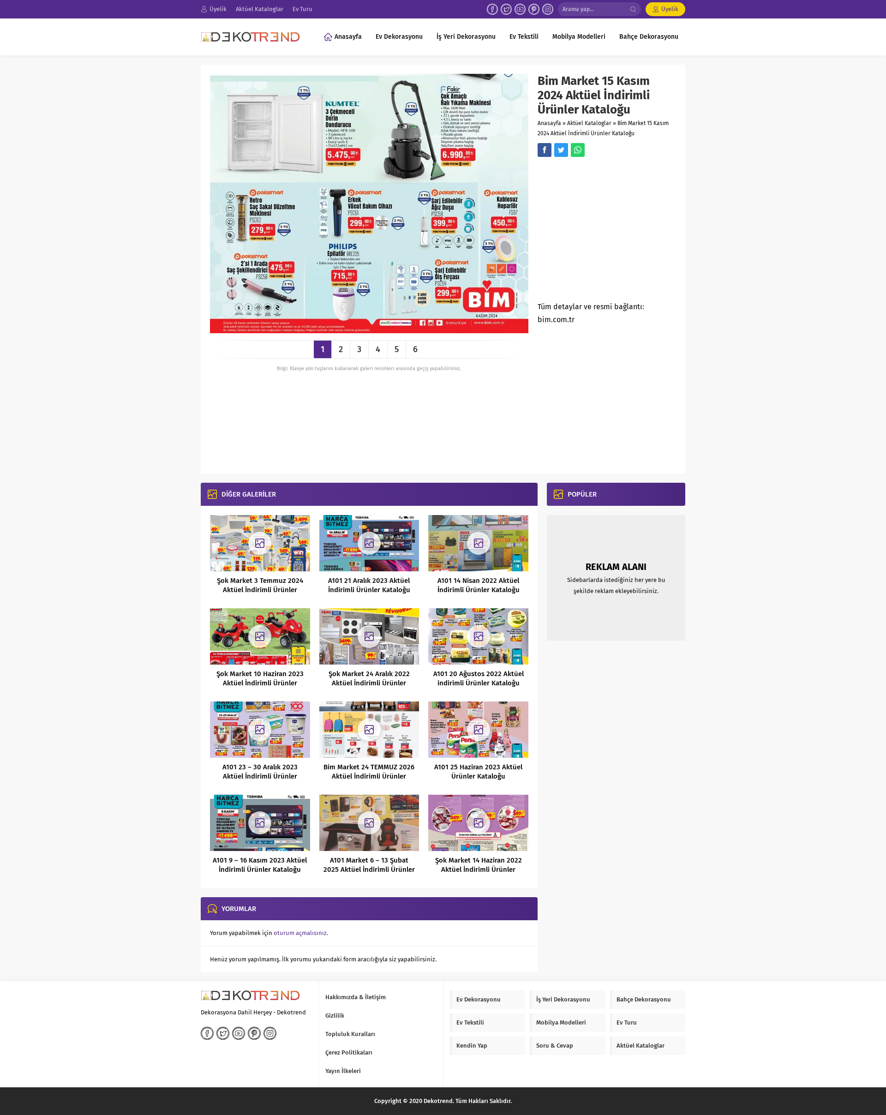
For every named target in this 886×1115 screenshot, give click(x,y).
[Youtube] (520, 9)
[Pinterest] (533, 9)
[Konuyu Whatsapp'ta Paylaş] (578, 150)
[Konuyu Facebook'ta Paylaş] (544, 150)
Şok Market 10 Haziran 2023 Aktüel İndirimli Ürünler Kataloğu (260, 683)
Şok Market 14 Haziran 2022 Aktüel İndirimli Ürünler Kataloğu (478, 869)
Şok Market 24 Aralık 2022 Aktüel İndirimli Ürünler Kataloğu (369, 683)
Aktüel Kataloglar (589, 123)
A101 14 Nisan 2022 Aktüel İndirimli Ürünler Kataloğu (478, 585)
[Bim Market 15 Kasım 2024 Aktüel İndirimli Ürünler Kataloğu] (369, 329)
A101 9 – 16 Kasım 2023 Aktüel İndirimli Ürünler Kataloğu (260, 865)
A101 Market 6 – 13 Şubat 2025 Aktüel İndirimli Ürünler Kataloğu (369, 869)
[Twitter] (506, 9)
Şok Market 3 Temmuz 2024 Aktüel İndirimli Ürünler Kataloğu (260, 589)
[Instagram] (547, 9)
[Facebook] (492, 9)
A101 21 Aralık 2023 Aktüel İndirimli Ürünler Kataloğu (369, 585)
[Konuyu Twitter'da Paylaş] (561, 150)
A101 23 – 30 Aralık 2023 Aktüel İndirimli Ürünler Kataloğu (260, 776)
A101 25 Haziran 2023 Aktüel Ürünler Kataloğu (478, 771)
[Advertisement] (615, 232)
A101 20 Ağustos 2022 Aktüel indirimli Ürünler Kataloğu (478, 678)
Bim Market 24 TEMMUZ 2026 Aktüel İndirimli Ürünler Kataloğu (368, 776)
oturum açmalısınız (300, 932)
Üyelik (669, 9)
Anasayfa (549, 123)
